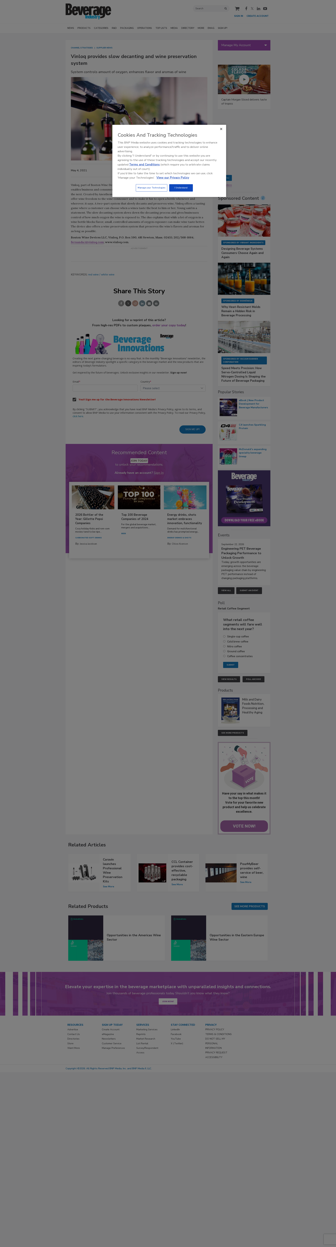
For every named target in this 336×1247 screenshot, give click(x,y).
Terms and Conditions (144, 165)
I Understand (181, 187)
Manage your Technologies (151, 187)
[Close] (221, 129)
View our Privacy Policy (172, 178)
